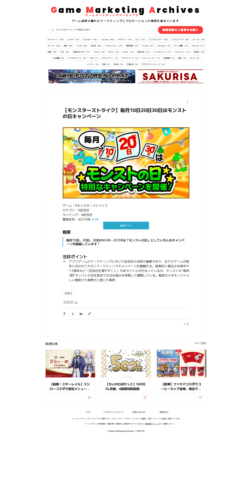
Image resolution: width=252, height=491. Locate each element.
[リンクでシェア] (89, 313)
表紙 (107, 64)
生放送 (97, 45)
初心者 (119, 64)
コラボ (74, 39)
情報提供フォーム (152, 423)
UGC (141, 39)
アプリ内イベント (78, 57)
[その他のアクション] (187, 102)
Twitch (129, 51)
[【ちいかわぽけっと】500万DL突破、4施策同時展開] (126, 363)
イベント (93, 64)
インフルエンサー (159, 39)
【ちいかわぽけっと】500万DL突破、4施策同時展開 (125, 386)
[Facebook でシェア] (64, 313)
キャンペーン (56, 39)
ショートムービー (152, 57)
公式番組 (59, 57)
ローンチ (200, 39)
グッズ (195, 57)
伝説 (53, 51)
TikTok (100, 51)
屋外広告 (145, 51)
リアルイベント (114, 45)
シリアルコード (163, 51)
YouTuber (165, 45)
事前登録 (133, 45)
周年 (69, 45)
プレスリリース (131, 57)
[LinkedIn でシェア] (81, 313)
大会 (65, 51)
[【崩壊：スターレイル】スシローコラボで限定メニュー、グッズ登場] (70, 363)
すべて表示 (201, 343)
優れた (95, 21)
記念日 (200, 51)
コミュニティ (183, 51)
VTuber (148, 45)
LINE (95, 57)
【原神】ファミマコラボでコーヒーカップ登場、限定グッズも (181, 386)
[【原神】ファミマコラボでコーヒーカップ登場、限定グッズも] (181, 363)
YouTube (108, 39)
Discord (199, 45)
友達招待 (170, 57)
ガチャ (115, 51)
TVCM (82, 45)
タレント (55, 45)
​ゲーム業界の (81, 21)
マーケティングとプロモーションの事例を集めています (139, 21)
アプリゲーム (70, 302)
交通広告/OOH (82, 51)
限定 (183, 57)
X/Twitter (91, 39)
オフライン (126, 39)
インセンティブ (181, 39)
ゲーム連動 (182, 45)
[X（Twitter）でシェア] (72, 313)
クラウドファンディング (154, 64)
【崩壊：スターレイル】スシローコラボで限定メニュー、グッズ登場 (70, 386)
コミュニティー (111, 57)
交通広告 (133, 64)
